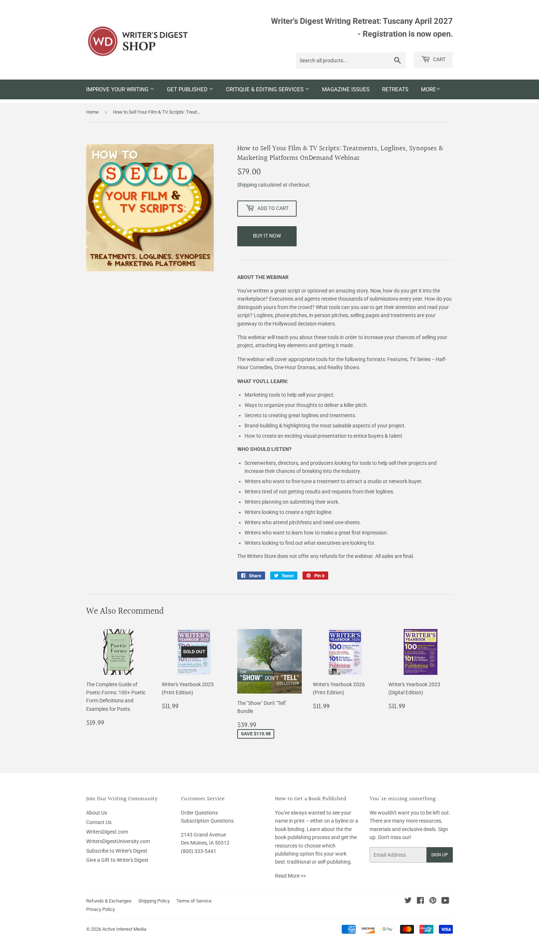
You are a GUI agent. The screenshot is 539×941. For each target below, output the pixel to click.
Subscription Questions (207, 821)
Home (92, 112)
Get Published (188, 89)
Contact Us (98, 822)
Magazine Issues (346, 89)
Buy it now (267, 236)
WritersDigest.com (107, 832)
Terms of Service (194, 901)
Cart (438, 59)
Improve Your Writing (118, 89)
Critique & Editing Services (265, 89)
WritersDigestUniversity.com (118, 841)
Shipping (247, 185)
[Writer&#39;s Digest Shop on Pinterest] (433, 901)
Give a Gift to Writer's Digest (117, 860)
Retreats (395, 89)
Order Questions (199, 813)
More (428, 89)
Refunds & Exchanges (109, 901)
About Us (96, 813)
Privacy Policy (100, 909)
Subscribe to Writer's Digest (116, 851)
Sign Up (439, 854)
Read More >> (290, 876)
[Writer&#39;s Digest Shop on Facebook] (420, 901)
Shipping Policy (154, 901)
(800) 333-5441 (198, 851)
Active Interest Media (124, 929)
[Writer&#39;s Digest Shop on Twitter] (408, 901)
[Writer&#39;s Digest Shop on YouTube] (445, 901)
